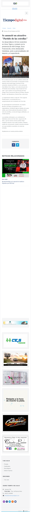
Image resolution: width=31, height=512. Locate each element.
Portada (4, 28)
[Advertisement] (15, 253)
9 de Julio (14, 8)
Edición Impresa (8, 470)
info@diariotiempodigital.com (12, 495)
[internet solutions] (22, 511)
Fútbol (14, 28)
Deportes (9, 28)
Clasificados (7, 466)
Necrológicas (7, 468)
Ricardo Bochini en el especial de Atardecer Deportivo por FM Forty (13, 182)
